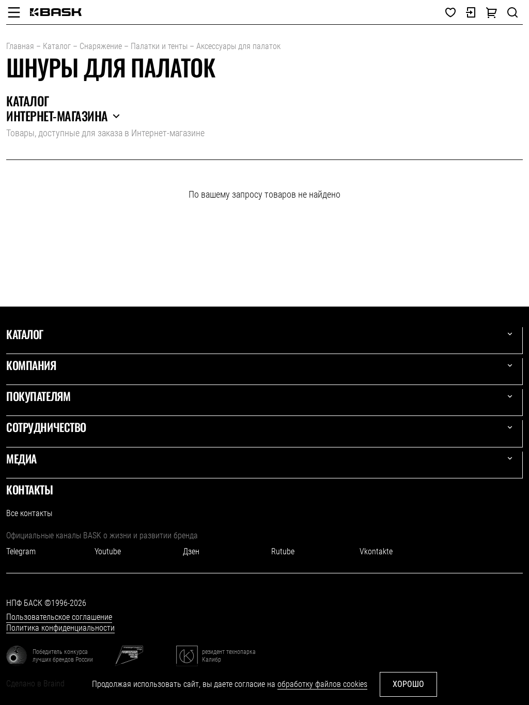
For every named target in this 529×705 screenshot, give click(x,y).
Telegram (21, 551)
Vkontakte (376, 551)
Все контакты (29, 513)
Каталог (57, 46)
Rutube (282, 551)
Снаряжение (101, 46)
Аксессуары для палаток (238, 46)
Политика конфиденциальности (60, 628)
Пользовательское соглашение (59, 617)
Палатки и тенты (159, 46)
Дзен (191, 551)
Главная (20, 46)
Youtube (108, 551)
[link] (56, 12)
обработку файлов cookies (322, 684)
